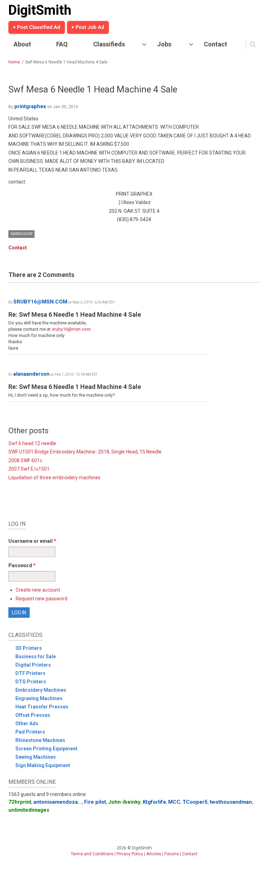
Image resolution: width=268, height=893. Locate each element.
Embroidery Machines (40, 690)
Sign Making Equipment (42, 765)
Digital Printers (33, 665)
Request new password (41, 598)
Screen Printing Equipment (46, 748)
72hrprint (19, 802)
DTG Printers (30, 681)
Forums (171, 853)
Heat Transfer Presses (41, 707)
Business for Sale (35, 656)
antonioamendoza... (58, 802)
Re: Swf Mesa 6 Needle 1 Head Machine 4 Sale (74, 314)
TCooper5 (195, 802)
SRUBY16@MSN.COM (40, 302)
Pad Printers (30, 732)
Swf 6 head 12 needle (32, 443)
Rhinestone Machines (40, 740)
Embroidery (21, 234)
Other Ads (26, 723)
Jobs (164, 44)
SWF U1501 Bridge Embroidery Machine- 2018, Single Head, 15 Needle (85, 452)
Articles (153, 853)
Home (14, 62)
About (22, 44)
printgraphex (30, 106)
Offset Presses (32, 715)
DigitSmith (39, 10)
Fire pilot (95, 802)
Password (22, 565)
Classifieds (109, 44)
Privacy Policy (130, 853)
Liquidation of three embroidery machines (54, 477)
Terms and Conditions (92, 853)
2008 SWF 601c (25, 460)
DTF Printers (30, 673)
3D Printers (28, 648)
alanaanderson (31, 374)
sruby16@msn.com (71, 329)
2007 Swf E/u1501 (29, 469)
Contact (215, 44)
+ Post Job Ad (88, 27)
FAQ (62, 44)
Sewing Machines (35, 757)
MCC (174, 802)
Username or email (32, 541)
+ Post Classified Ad (36, 27)
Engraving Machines (38, 698)
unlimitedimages (28, 810)
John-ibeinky (124, 802)
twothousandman (231, 802)
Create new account (38, 590)
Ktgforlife (154, 802)
